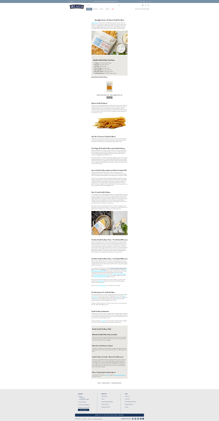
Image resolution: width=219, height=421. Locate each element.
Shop (88, 9)
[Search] (119, 5)
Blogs (101, 9)
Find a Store (72, 1)
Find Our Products (105, 404)
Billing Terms (90, 419)
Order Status (148, 1)
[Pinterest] (141, 419)
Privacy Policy (84, 419)
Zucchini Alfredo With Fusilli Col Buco (101, 275)
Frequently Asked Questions (130, 401)
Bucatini (103, 321)
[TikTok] (143, 419)
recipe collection (102, 285)
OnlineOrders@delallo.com (84, 405)
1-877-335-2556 (142, 1)
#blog (99, 383)
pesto (117, 297)
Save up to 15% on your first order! (109, 415)
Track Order (127, 399)
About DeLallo (104, 396)
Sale (113, 9)
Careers (103, 399)
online (107, 375)
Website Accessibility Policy (98, 419)
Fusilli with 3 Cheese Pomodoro (119, 274)
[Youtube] (138, 419)
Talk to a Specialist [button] (83, 410)
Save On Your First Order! (142, 9)
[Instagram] (135, 419)
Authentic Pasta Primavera (100, 276)
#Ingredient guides (106, 383)
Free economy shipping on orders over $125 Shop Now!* (106, 1)
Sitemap (126, 407)
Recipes (95, 9)
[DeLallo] (77, 7)
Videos (107, 9)
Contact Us (127, 396)
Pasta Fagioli (101, 281)
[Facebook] (133, 419)
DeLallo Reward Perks (105, 407)
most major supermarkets (119, 375)
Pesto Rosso (103, 269)
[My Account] (142, 5)
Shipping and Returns (129, 404)
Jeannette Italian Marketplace (107, 401)
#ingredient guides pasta (116, 383)
